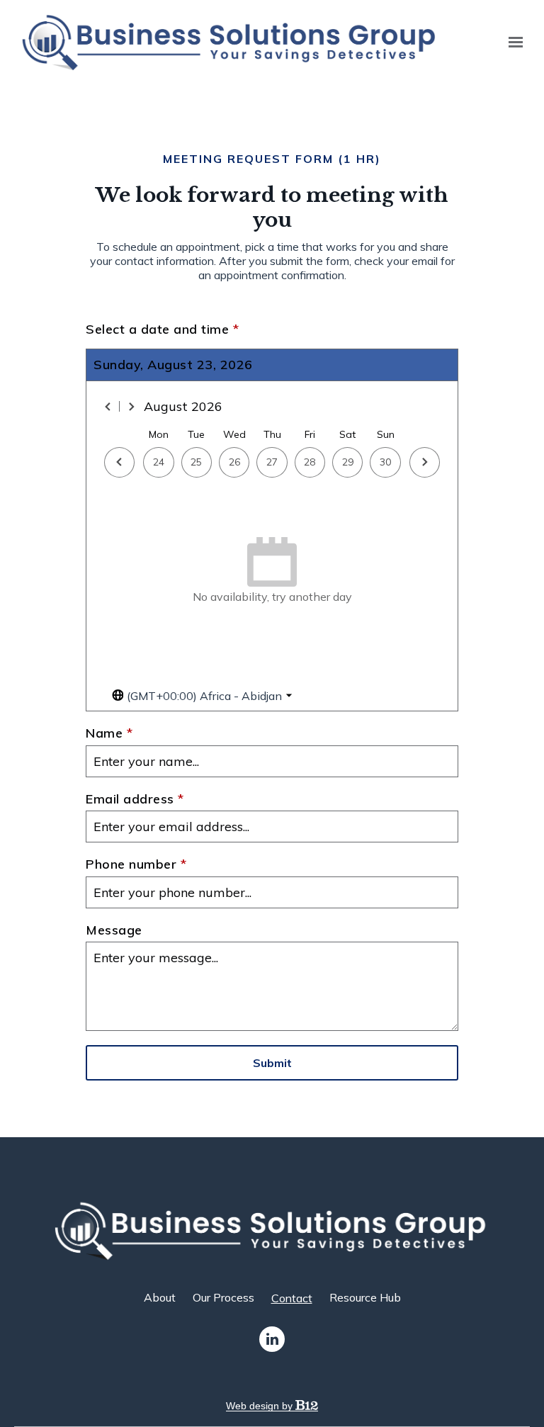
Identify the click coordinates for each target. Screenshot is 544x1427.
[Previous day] (119, 462)
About (160, 1297)
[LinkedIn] (272, 1339)
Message (114, 930)
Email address (135, 799)
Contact (291, 1298)
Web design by (260, 1405)
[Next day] (424, 462)
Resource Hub (365, 1297)
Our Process (223, 1297)
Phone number (136, 864)
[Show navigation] (512, 42)
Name (109, 733)
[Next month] (131, 407)
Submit (272, 1063)
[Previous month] (108, 407)
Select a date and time (162, 329)
